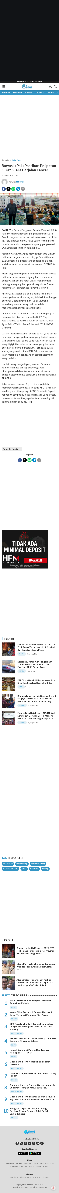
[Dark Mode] (50, 86)
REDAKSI (20, 182)
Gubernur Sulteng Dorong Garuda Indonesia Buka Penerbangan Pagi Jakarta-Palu (32, 1086)
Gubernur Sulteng (38, 864)
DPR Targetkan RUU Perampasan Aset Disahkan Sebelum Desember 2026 (36, 681)
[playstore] (35, 1154)
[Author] (4, 182)
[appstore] (23, 1154)
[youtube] (38, 1143)
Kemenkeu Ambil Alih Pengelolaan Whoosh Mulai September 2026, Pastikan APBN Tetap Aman (34, 664)
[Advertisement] (29, 41)
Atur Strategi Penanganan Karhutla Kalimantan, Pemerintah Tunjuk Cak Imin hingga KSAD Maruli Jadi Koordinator (34, 984)
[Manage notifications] (53, 1188)
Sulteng (45, 869)
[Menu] (4, 86)
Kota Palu (16, 160)
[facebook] (17, 1143)
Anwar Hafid (8, 864)
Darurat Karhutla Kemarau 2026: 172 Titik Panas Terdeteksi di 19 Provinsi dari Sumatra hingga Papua (36, 647)
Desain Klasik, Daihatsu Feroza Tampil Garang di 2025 (33, 1074)
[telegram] (29, 1143)
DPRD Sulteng (21, 864)
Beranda (5, 160)
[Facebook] (4, 189)
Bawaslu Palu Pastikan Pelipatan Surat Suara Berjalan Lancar (12, 449)
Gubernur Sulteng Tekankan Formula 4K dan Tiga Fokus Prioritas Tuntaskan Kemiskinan (32, 1098)
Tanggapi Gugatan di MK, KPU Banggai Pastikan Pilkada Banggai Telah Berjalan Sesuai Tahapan (30, 1111)
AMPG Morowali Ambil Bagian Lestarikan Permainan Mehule (31, 1002)
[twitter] (21, 1143)
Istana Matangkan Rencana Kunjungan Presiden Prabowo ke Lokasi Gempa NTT (35, 967)
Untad (24, 869)
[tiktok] (42, 1143)
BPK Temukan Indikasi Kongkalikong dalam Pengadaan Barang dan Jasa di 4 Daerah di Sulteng (31, 1027)
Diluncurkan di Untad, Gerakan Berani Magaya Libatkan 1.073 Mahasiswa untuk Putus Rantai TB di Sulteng (36, 699)
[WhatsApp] (13, 189)
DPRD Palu (34, 869)
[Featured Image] (29, 224)
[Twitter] (8, 189)
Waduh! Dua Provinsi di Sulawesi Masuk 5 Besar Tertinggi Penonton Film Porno (31, 1013)
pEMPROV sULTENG (10, 869)
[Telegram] (18, 189)
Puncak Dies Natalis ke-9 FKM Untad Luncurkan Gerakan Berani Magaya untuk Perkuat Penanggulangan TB (36, 716)
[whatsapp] (25, 1143)
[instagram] (33, 1143)
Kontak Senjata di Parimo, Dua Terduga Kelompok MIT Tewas (29, 1051)
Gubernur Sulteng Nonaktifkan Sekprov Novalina (30, 1063)
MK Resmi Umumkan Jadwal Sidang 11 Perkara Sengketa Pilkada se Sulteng (33, 1039)
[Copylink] (23, 189)
